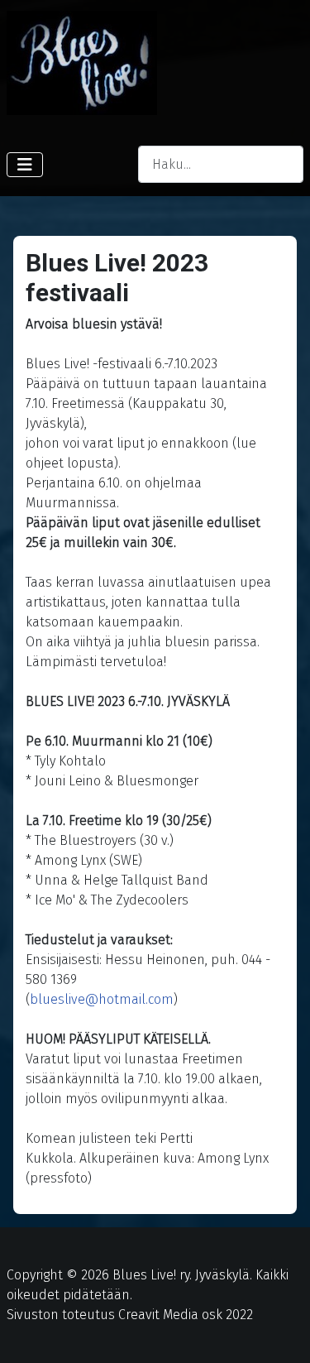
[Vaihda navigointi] (25, 164)
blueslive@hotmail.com (102, 999)
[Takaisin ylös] (281, 1332)
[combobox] (220, 164)
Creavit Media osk (170, 1314)
